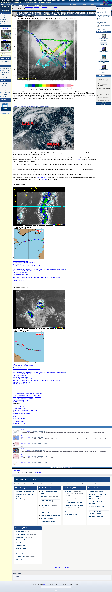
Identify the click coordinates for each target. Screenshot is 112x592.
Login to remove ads (5, 113)
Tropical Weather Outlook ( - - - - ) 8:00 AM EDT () (35, 7)
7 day (31, 7)
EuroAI (91, 496)
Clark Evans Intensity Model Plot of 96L (23, 374)
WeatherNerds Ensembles (96, 499)
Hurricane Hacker (21, 562)
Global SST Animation (71, 510)
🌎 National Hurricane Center (5, 109)
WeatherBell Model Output (97, 506)
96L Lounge (103, 40)
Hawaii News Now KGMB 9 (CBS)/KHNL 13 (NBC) (25, 410)
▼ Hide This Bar (103, 104)
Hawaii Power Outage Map (19, 402)
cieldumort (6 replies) (104, 51)
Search (3, 23)
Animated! (35, 269)
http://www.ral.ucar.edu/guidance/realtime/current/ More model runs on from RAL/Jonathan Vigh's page (37, 277)
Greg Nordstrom (21, 548)
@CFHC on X (38, 472)
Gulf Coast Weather (21, 551)
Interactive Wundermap (47, 518)
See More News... (67, 10)
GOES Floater (16, 264)
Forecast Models (5, 72)
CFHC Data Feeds (5, 92)
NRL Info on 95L (16, 279)
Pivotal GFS (92, 494)
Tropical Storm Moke (41, 177)
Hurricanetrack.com (22, 534)
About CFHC (4, 94)
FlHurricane (5, 6)
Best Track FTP (69, 498)
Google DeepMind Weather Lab (98, 512)
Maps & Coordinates (6, 68)
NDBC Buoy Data (46, 512)
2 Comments (38, 14)
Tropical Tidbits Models (96, 491)
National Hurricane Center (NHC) (25, 491)
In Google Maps (61, 269)
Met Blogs (3, 19)
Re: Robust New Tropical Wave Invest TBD (31, 461)
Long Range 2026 (103, 44)
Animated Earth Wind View (48, 521)
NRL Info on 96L (16, 382)
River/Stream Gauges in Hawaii (20, 400)
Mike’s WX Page (20, 545)
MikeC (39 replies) (103, 42)
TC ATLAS (68, 491)
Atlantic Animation (95, 513)
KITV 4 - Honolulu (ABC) (18, 406)
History (55, 7)
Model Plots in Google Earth (47, 269)
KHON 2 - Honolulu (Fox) (19, 408)
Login (2, 4)
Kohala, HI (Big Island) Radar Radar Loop (22, 395)
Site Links (3, 85)
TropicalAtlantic (20, 540)
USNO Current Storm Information (74, 505)
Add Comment (47, 14)
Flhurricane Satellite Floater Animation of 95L (23, 262)
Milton (74, 4)
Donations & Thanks (5, 63)
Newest (6, 61)
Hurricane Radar (5, 77)
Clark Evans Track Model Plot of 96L (22, 372)
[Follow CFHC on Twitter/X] (5, 105)
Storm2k (18, 542)
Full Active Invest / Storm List (73, 502)
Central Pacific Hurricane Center (20, 388)
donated (44, 584)
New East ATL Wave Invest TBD (103, 62)
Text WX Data (4, 90)
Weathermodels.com (95, 509)
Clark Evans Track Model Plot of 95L (22, 269)
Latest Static (39, 393)
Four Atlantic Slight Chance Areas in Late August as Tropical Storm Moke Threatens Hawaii (103, 11)
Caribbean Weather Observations (50, 515)
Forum (2, 61)
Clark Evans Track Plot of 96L (20, 375)
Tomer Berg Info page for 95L (20, 266)
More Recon (4, 75)
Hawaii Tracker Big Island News (20, 423)
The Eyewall (19, 559)
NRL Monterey (45, 505)
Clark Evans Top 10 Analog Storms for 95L (23, 275)
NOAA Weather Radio (71, 514)
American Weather (21, 553)
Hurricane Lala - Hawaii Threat (104, 72)
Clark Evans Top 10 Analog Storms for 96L (23, 378)
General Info (4, 83)
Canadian (98, 496)
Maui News (15, 416)
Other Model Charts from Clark (20, 274)
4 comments (103, 13)
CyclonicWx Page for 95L (34, 266)
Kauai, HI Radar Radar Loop (19, 398)
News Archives (4, 21)
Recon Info (3, 74)
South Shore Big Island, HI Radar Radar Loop (23, 393)
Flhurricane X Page (68, 467)
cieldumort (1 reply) (103, 59)
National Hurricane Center (64, 587)
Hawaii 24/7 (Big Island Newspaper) (21, 413)
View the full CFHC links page (62, 567)
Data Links (3, 87)
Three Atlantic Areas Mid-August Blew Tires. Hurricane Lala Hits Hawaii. (103, 17)
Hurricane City (20, 537)
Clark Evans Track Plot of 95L (20, 272)
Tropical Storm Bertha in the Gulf (103, 25)
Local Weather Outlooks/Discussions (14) (22, 8)
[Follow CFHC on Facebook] (5, 103)
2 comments (103, 8)
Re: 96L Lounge (25, 429)
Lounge (78, 159)
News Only (3, 17)
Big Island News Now (18, 421)
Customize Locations (39, 5)
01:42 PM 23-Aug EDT (63, 14)
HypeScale (3, 53)
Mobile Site (3, 96)
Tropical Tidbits (20, 531)
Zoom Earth (44, 496)
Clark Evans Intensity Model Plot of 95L (23, 270)
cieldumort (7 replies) (104, 38)
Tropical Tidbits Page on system (20, 261)
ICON (100, 494)
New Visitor (10, 4)
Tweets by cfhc (16, 470)
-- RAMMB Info (25, 279)
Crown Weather (20, 556)
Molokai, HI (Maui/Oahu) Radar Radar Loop (23, 397)
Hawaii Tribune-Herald (18, 415)
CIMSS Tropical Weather (48, 510)
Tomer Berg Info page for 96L (20, 369)
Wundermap (44, 7)
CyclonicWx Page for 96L (34, 369)
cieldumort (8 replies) (104, 69)
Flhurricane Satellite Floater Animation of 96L (23, 365)
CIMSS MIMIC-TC (46, 501)
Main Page (3, 15)
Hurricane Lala (43, 179)
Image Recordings (5, 70)
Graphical (27, 7)
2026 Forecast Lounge (25, 431)
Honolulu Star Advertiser (18, 418)
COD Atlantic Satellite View (19, 280)
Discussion (36, 7)
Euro (105, 494)
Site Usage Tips (5, 88)
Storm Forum (20, 499)
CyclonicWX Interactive (96, 516)
